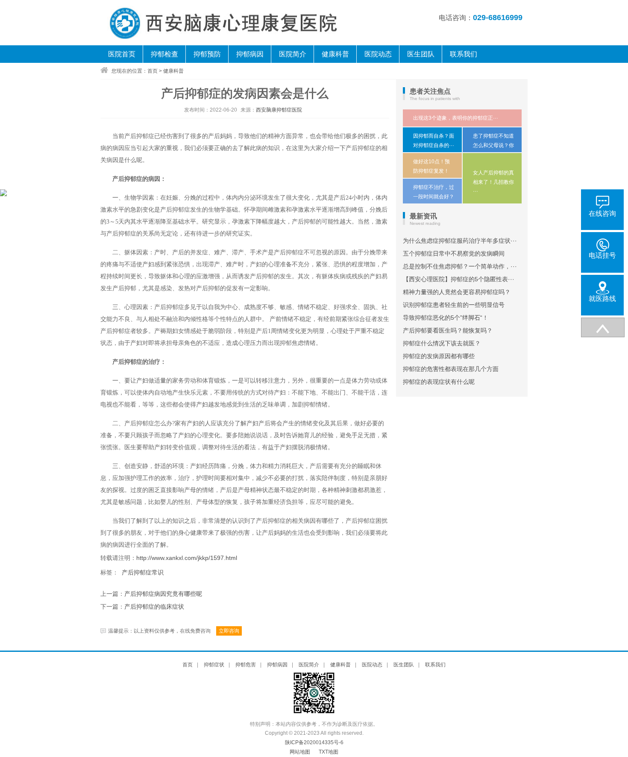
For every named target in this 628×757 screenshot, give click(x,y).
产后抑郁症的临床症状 (154, 607)
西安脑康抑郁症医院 (279, 110)
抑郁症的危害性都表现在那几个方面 (451, 368)
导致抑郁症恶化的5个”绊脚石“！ (445, 317)
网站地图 (300, 752)
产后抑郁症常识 (143, 572)
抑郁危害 (245, 665)
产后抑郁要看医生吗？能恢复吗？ (448, 330)
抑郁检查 (164, 54)
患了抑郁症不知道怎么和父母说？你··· (493, 145)
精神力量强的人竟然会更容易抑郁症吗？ (457, 292)
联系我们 (463, 54)
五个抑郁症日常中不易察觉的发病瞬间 (454, 253)
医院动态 (378, 54)
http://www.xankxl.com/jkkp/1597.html (186, 557)
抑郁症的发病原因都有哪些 (439, 356)
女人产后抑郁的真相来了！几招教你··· (493, 182)
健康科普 (335, 54)
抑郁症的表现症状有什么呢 (439, 381)
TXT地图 (328, 752)
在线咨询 (602, 213)
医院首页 (121, 54)
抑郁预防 (207, 54)
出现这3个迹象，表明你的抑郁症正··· (455, 118)
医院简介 (292, 54)
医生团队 (420, 54)
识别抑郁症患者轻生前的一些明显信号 (454, 304)
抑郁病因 (250, 54)
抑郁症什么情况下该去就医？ (442, 343)
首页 (152, 71)
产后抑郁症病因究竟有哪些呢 (163, 594)
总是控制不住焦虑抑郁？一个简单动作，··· (460, 266)
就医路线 (602, 298)
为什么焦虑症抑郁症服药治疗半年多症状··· (460, 240)
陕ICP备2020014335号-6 (314, 742)
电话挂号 (602, 255)
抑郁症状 (214, 665)
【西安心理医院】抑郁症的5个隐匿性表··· (458, 279)
